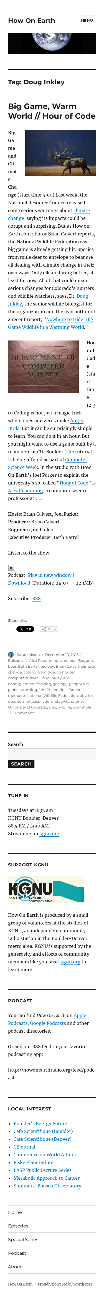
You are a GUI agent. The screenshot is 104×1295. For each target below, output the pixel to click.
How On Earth (31, 20)
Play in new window (49, 575)
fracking (43, 684)
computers (18, 678)
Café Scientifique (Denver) (43, 1139)
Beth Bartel (28, 666)
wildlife (64, 707)
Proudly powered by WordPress (65, 1284)
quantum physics (24, 701)
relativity (61, 701)
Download (19, 583)
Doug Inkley (50, 678)
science (78, 701)
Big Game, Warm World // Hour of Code (52, 111)
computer (66, 672)
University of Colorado (27, 707)
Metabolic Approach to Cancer (47, 1178)
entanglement (21, 684)
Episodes (16, 660)
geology (60, 684)
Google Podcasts (48, 1023)
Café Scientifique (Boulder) (43, 1131)
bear (12, 666)
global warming (22, 689)
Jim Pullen (49, 689)
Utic (52, 707)
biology (47, 666)
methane (16, 695)
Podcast (17, 1253)
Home (15, 1212)
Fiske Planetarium (34, 1162)
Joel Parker (70, 689)
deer (33, 678)
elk (66, 678)
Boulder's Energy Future (40, 1123)
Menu (87, 20)
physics (86, 695)
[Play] (52, 568)
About (15, 1266)
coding (30, 672)
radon (46, 701)
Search (15, 744)
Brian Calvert (67, 666)
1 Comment (23, 713)
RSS (36, 598)
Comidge (46, 672)
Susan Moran (28, 654)
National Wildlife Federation (52, 695)
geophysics (79, 684)
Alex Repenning (25, 490)
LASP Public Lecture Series (43, 1170)
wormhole (82, 707)
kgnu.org (49, 833)
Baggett (85, 660)
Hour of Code (74, 483)
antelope (68, 660)
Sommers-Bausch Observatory (47, 1186)
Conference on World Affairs (45, 1154)
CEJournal (24, 1147)
